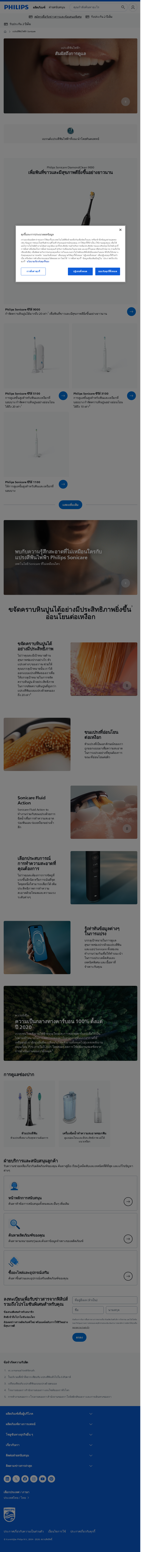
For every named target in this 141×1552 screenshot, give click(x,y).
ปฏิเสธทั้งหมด (79, 271)
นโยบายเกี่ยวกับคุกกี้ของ (37, 261)
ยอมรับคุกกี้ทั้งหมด (106, 271)
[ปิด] (119, 230)
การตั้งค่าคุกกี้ (32, 271)
